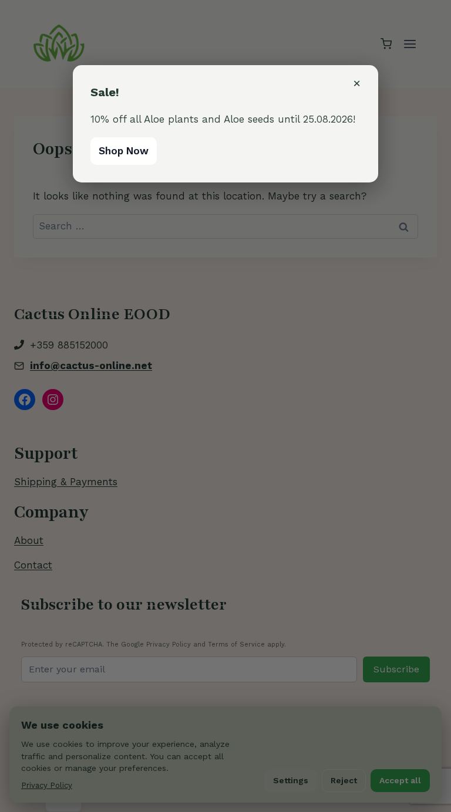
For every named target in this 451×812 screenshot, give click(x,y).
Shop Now (124, 151)
